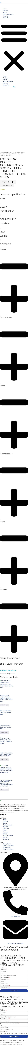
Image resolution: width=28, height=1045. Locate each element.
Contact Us (6, 17)
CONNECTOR (8, 152)
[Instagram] (3, 814)
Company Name (4, 985)
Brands (5, 12)
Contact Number (4, 977)
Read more (4, 705)
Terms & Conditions (8, 845)
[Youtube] (2, 814)
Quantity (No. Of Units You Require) (9, 1023)
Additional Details (4, 1031)
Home (4, 9)
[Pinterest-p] (5, 814)
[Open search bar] (14, 87)
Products (5, 10)
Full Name (3, 969)
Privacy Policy (7, 843)
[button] (14, 47)
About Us (5, 16)
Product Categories (8, 14)
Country (2, 981)
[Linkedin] (0, 814)
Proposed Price (4, 1027)
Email (1, 973)
